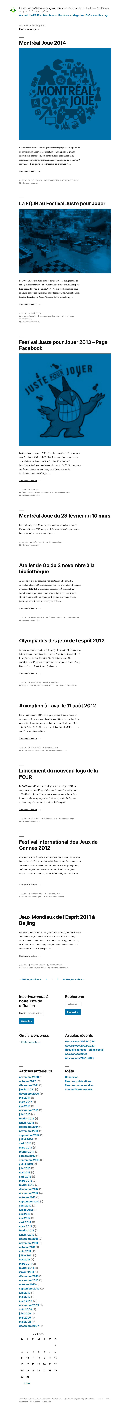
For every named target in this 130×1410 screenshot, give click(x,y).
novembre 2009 (29, 1305)
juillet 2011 (25, 1255)
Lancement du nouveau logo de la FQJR (58, 774)
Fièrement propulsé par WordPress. (81, 1399)
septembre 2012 (29, 1201)
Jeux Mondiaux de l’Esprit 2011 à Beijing (57, 920)
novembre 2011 (28, 1243)
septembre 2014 (29, 1135)
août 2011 (25, 1251)
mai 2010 (24, 1296)
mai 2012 (24, 1218)
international (32, 897)
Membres (48, 15)
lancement (65, 819)
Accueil (23, 15)
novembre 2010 (28, 1280)
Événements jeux (53, 180)
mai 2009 (25, 1317)
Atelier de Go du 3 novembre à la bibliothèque (57, 568)
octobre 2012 (27, 1197)
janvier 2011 (26, 1271)
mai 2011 (24, 1259)
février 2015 (26, 1118)
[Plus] (106, 15)
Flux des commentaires (79, 1085)
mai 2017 (24, 1097)
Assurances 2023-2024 (80, 1041)
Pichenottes (39, 750)
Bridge (24, 685)
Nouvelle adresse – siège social (84, 1049)
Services (63, 15)
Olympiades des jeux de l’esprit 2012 (62, 641)
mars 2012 (25, 1226)
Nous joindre (35, 1402)
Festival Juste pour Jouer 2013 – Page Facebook (63, 345)
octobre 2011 (27, 1247)
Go (77, 617)
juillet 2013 (26, 1164)
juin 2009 (25, 1313)
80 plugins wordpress (30, 1042)
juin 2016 (24, 1106)
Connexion (71, 1077)
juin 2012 (24, 1213)
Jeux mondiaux (42, 685)
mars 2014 (25, 1147)
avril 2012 (25, 1222)
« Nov (27, 1383)
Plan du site (46, 1402)
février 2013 (26, 1184)
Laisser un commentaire (31, 183)
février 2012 (26, 1230)
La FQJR (34, 15)
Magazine (78, 15)
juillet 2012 (26, 1209)
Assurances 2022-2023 (80, 1045)
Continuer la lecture (30, 171)
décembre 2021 (28, 1085)
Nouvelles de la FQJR (60, 316)
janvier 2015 (26, 1122)
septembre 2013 (29, 1160)
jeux (40, 897)
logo (72, 819)
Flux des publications (78, 1081)
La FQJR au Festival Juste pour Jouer (62, 203)
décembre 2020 (29, 1093)
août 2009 (25, 1309)
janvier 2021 (26, 1089)
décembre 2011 (28, 1238)
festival (24, 897)
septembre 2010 (29, 1288)
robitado (25, 542)
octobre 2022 (27, 1081)
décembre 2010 (29, 1276)
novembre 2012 (28, 1193)
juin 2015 (24, 1114)
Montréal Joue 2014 (42, 43)
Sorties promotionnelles (69, 180)
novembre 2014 (28, 1130)
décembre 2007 (29, 1325)
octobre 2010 (27, 1284)
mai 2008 (25, 1321)
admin (24, 180)
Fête (29, 750)
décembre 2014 (29, 1126)
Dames (30, 685)
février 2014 (26, 1151)
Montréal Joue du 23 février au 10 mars (64, 516)
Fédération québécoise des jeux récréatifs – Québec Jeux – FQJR (55, 8)
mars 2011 (25, 1263)
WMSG (51, 685)
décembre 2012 (28, 1189)
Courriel (23, 1013)
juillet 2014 (26, 1139)
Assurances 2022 (76, 1053)
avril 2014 (25, 1143)
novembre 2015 (28, 1110)
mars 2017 (25, 1101)
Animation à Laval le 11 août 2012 (57, 706)
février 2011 (26, 1267)
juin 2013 (24, 1168)
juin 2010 (24, 1292)
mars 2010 (25, 1301)
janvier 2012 (26, 1234)
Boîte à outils (93, 15)
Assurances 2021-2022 (79, 1058)
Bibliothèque (71, 617)
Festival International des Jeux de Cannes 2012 (58, 845)
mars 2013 (25, 1180)
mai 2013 (24, 1172)
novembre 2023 (29, 1077)
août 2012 (25, 1205)
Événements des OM (29, 316)
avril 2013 (25, 1176)
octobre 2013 (27, 1155)
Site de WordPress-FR (78, 1089)
